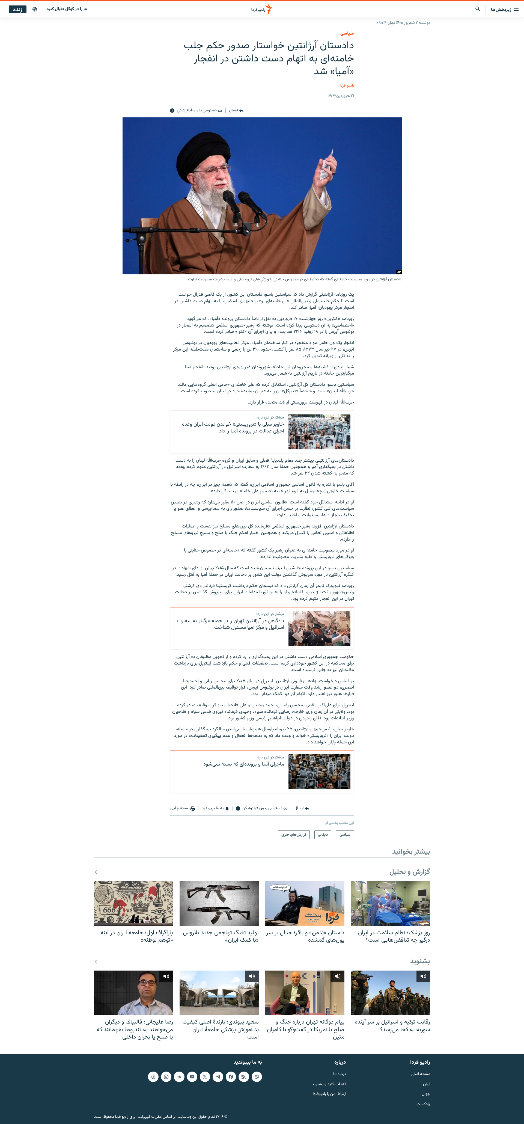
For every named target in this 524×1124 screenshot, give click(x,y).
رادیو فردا (347, 85)
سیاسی (347, 33)
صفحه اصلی (420, 1074)
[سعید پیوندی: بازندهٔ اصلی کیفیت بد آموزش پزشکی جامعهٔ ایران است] (219, 993)
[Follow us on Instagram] (166, 1077)
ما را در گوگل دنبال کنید (66, 9)
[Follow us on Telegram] (218, 1077)
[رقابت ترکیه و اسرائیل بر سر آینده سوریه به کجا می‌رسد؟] (390, 993)
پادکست (423, 1104)
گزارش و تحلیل (409, 872)
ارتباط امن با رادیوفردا (329, 1094)
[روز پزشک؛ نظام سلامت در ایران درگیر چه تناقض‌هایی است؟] (390, 903)
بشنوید (420, 961)
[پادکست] (34, 9)
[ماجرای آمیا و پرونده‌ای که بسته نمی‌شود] (319, 771)
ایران (426, 1084)
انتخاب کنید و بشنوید (329, 1084)
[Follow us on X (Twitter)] (205, 1077)
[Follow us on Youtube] (192, 1077)
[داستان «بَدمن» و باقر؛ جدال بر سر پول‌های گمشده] (304, 903)
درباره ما (339, 1074)
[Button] (236, 111)
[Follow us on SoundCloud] (179, 1077)
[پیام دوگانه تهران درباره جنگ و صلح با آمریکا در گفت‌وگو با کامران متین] (304, 993)
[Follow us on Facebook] (231, 1077)
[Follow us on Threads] (153, 1077)
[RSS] (244, 1077)
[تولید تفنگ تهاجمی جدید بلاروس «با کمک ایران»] (219, 903)
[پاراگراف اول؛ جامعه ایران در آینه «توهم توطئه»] (133, 903)
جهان (426, 1094)
